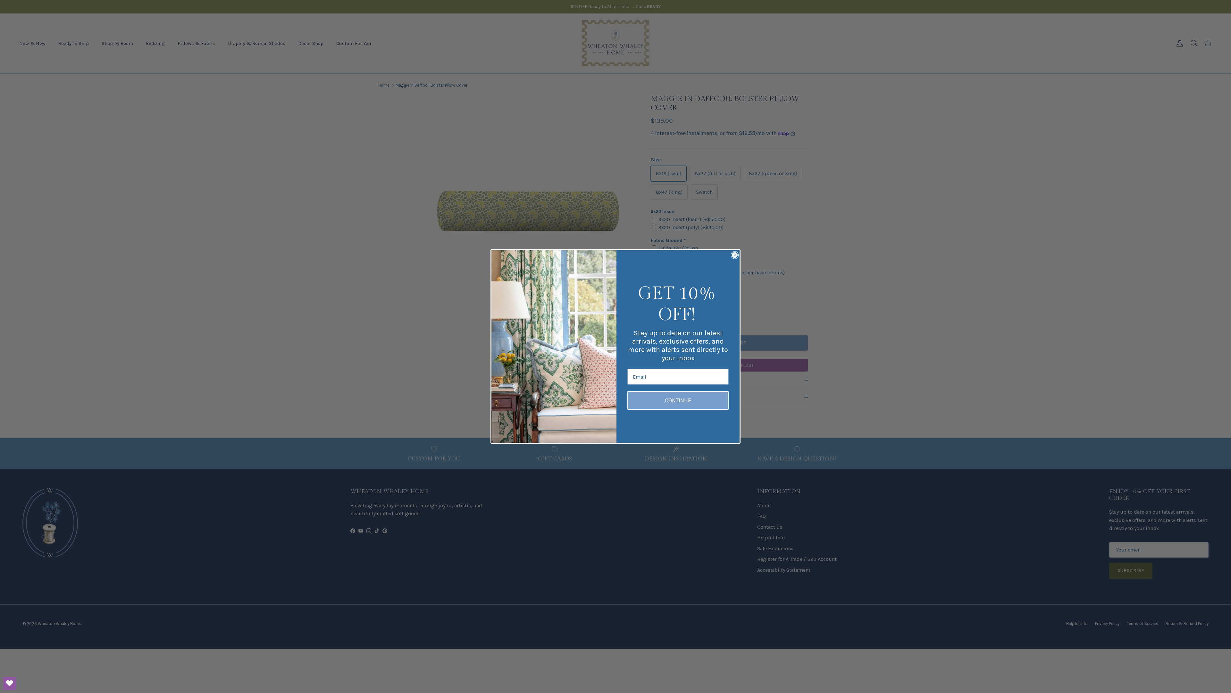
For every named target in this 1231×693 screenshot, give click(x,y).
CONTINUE (678, 400)
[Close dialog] (735, 255)
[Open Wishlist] (9, 683)
